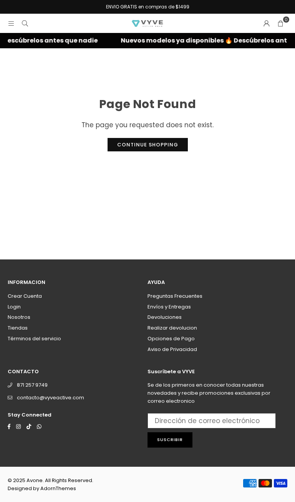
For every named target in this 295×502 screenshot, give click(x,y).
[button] (280, 23)
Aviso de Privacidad (172, 349)
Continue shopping (147, 144)
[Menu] (11, 23)
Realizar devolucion (172, 327)
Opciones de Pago (171, 338)
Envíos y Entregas (169, 306)
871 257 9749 (32, 385)
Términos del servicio (34, 338)
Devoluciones (165, 317)
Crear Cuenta (25, 296)
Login (14, 306)
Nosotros (19, 317)
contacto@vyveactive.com (50, 397)
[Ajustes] (266, 23)
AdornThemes (58, 488)
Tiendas (18, 327)
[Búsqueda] (25, 23)
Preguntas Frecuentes (175, 296)
